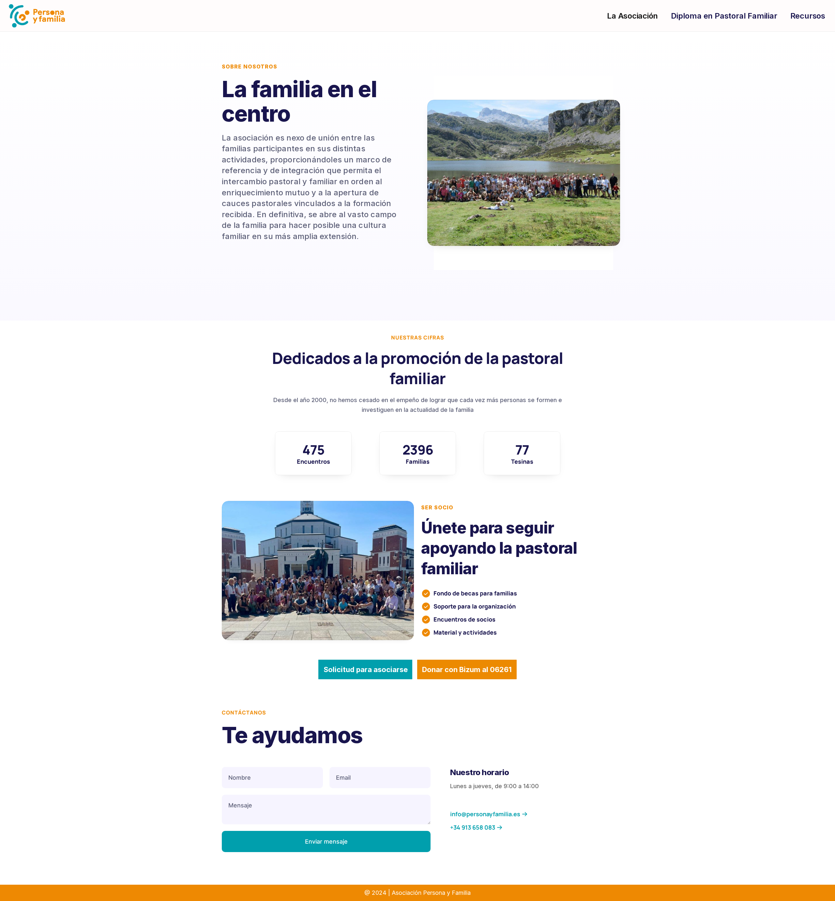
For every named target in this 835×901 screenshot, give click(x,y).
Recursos (807, 16)
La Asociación (632, 16)
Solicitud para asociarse (366, 669)
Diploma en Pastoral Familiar (724, 16)
